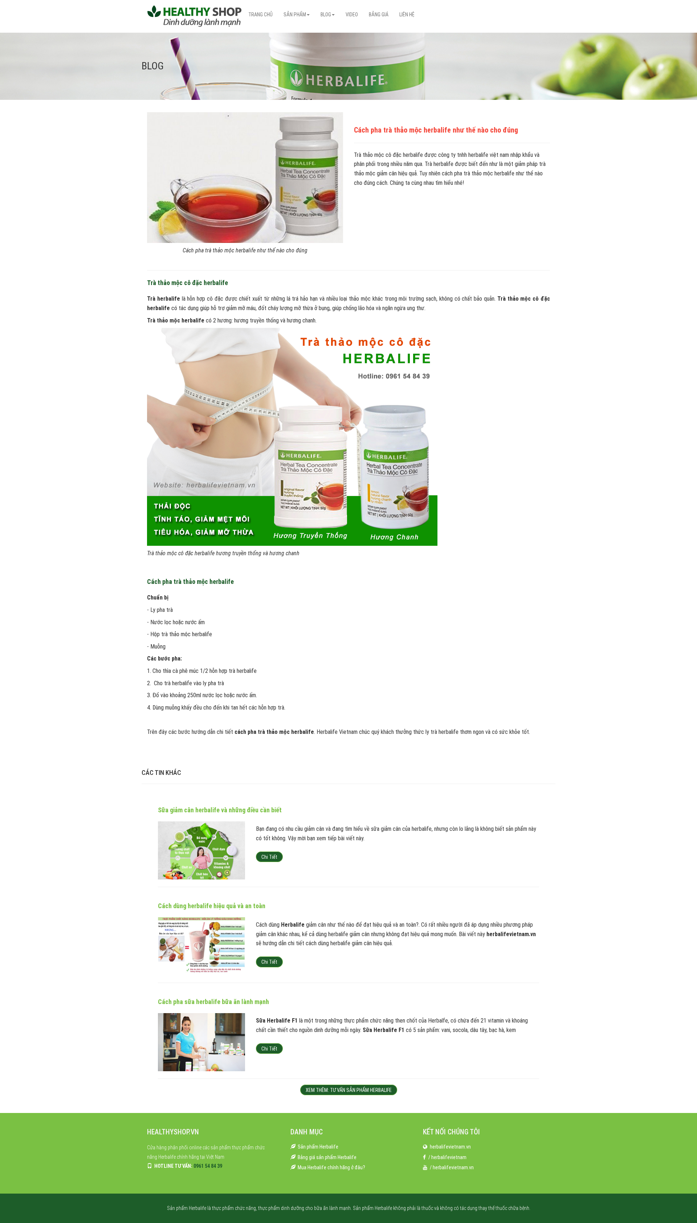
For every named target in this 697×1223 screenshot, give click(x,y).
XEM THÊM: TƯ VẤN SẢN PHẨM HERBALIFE (349, 1090)
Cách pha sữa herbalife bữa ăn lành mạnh (213, 1001)
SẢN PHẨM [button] (295, 14)
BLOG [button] (326, 14)
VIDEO (352, 14)
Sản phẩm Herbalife (318, 1147)
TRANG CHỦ (260, 14)
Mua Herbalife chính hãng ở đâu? (331, 1167)
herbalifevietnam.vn (450, 1147)
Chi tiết (269, 857)
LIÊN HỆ (407, 14)
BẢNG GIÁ (378, 14)
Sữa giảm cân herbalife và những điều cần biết (220, 810)
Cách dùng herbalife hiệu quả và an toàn (211, 906)
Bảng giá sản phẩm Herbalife (327, 1157)
